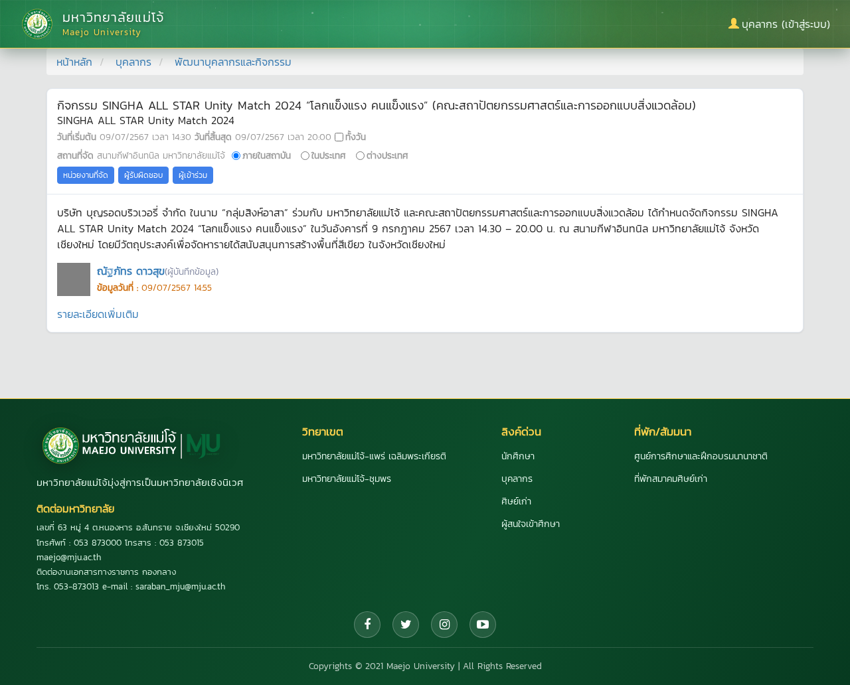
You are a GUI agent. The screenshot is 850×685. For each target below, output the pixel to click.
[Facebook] (367, 624)
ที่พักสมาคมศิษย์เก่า (670, 479)
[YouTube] (482, 624)
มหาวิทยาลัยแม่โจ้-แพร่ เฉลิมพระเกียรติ (374, 456)
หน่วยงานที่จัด (85, 175)
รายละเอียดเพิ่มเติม (98, 314)
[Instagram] (444, 624)
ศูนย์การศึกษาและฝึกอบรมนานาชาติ (701, 456)
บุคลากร (133, 62)
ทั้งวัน (355, 136)
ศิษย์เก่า (516, 501)
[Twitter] (405, 624)
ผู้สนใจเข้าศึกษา (530, 524)
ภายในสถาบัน (266, 155)
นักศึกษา (518, 456)
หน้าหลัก (74, 62)
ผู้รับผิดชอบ (143, 175)
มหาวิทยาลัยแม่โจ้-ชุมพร (346, 479)
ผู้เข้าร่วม (193, 175)
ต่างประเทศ (387, 155)
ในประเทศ (328, 155)
